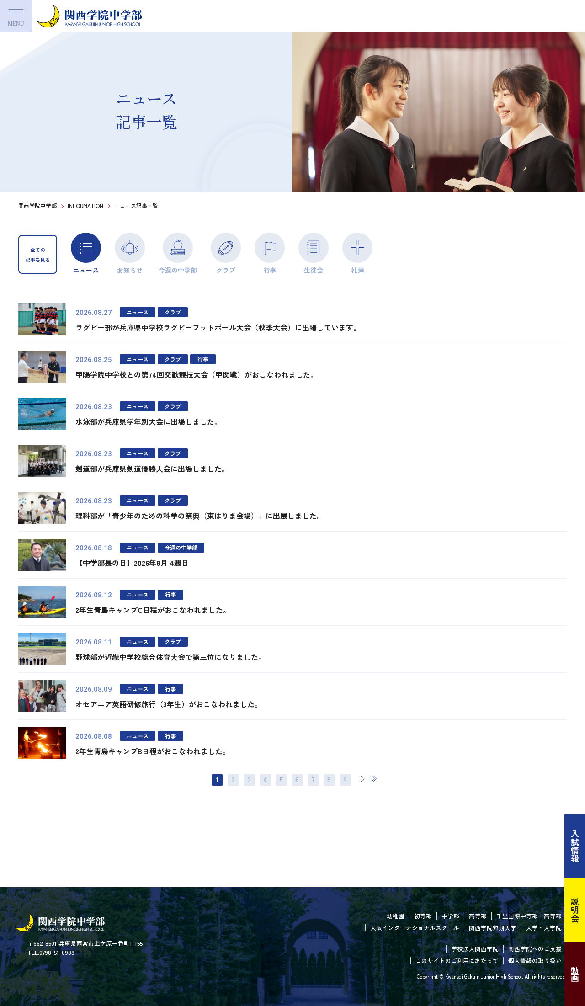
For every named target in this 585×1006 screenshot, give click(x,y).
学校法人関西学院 (475, 948)
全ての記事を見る (37, 254)
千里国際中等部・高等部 (529, 915)
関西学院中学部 (37, 205)
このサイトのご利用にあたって (457, 960)
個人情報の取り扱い (535, 960)
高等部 (478, 915)
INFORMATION (85, 205)
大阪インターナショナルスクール (414, 927)
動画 (575, 974)
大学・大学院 (544, 927)
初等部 (423, 915)
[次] (362, 778)
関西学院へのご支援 (535, 948)
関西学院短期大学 (492, 927)
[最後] (373, 778)
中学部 (450, 915)
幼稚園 (395, 915)
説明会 (575, 910)
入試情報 (575, 846)
